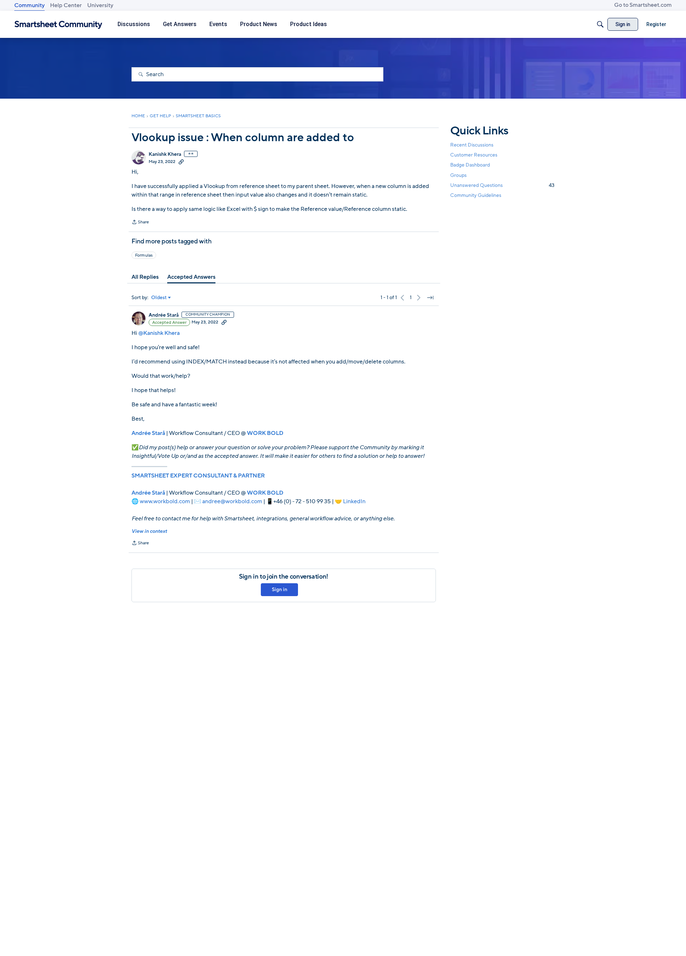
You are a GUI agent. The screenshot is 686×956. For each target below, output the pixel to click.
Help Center (66, 5)
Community (29, 5)
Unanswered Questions (502, 185)
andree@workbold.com (232, 501)
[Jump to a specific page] (430, 297)
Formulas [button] (144, 255)
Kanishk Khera (165, 154)
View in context (149, 531)
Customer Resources (473, 155)
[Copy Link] (181, 161)
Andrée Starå (164, 315)
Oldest (159, 297)
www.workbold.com (165, 501)
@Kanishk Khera (159, 333)
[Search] (600, 24)
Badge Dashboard (470, 165)
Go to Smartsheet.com (643, 5)
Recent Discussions (471, 145)
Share (140, 222)
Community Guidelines (475, 195)
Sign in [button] (279, 589)
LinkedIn (354, 501)
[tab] (145, 277)
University (100, 5)
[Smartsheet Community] (58, 24)
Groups (458, 175)
